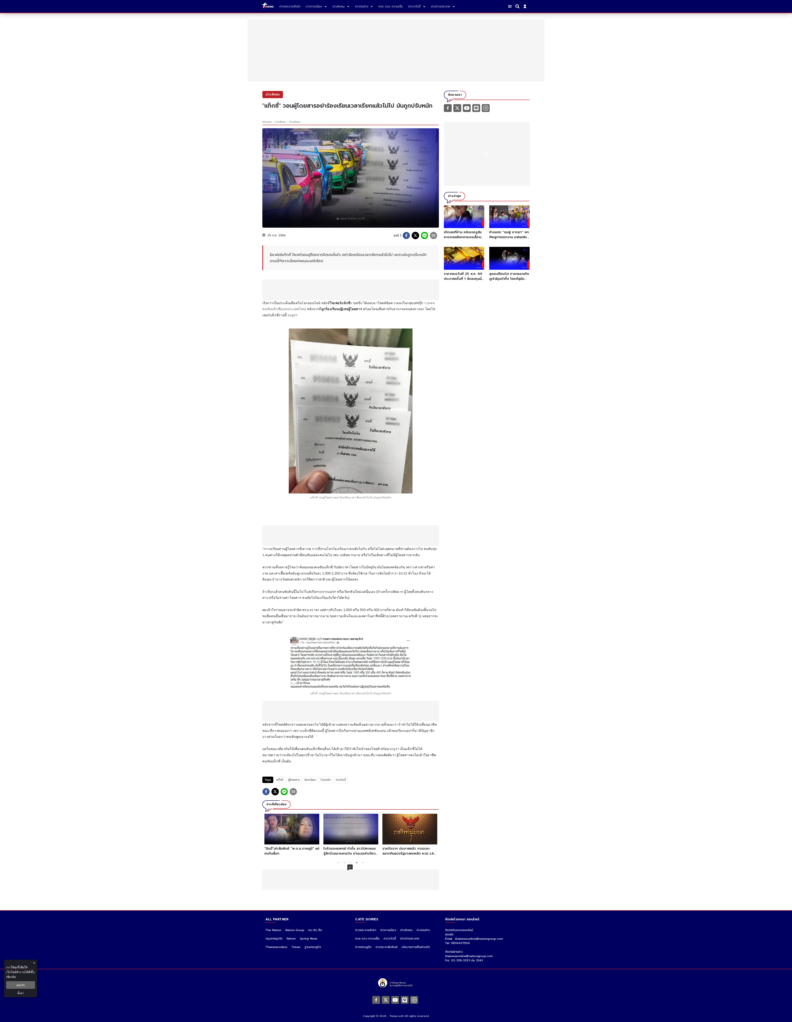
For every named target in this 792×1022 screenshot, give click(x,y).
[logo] (267, 6)
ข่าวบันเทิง (423, 930)
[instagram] (486, 107)
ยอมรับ (20, 985)
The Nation (273, 930)
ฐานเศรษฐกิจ (313, 947)
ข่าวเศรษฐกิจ (363, 947)
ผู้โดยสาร (294, 780)
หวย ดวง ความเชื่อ (367, 938)
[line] (424, 235)
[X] (457, 107)
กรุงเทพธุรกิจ (274, 938)
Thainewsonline (276, 947)
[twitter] (415, 235)
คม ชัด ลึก (315, 930)
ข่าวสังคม (280, 122)
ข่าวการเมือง (388, 930)
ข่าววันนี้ (341, 780)
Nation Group (294, 930)
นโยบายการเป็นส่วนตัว (416, 947)
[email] (433, 235)
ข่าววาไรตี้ (390, 938)
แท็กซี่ (279, 780)
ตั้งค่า (20, 993)
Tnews (296, 947)
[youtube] (467, 107)
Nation (291, 938)
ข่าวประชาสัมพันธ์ (386, 947)
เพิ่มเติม (11, 977)
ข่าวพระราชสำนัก (365, 930)
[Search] (518, 6)
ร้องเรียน (310, 780)
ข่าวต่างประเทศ (409, 938)
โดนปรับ (326, 780)
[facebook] (406, 235)
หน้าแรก (267, 122)
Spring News (308, 938)
